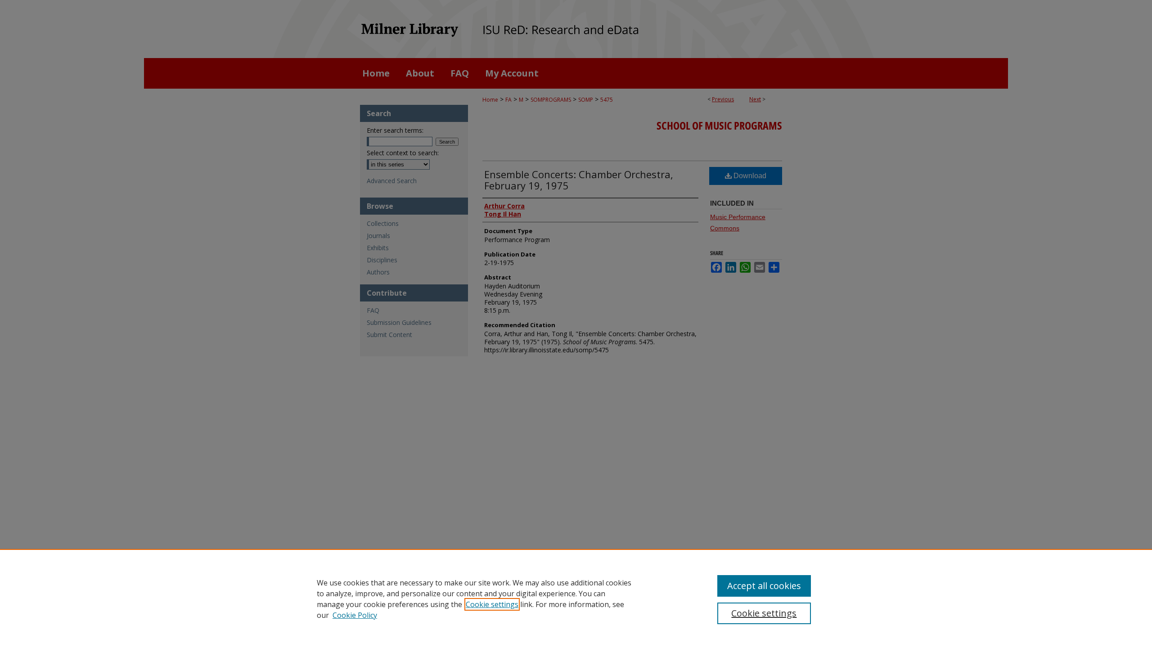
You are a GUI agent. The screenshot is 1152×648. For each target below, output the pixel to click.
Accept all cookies (764, 586)
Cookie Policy (355, 615)
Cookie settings (492, 604)
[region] (576, 598)
